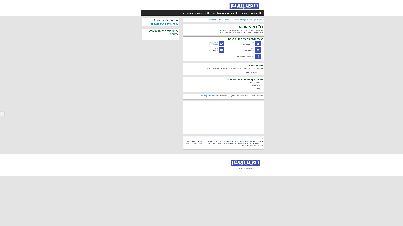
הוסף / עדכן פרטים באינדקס (164, 24)
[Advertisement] (223, 117)
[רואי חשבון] (247, 5)
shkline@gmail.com (207, 96)
